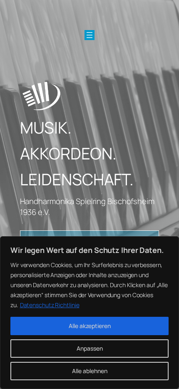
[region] (89, 312)
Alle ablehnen (89, 371)
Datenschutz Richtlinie (50, 305)
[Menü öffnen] (89, 35)
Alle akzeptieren (90, 326)
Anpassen (90, 348)
